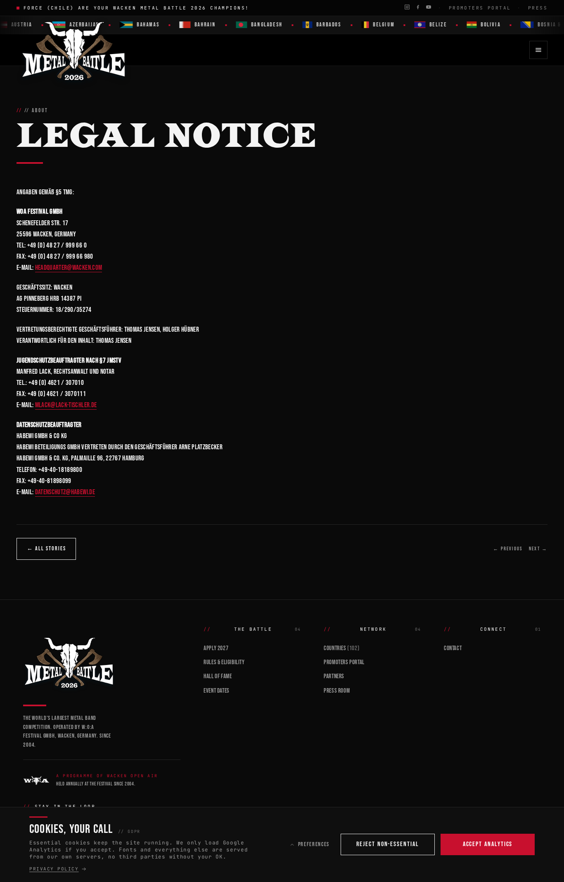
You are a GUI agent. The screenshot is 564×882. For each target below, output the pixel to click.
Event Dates (217, 691)
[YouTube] (428, 7)
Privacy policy (54, 869)
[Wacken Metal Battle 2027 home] (74, 50)
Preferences (313, 844)
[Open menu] (538, 50)
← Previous (507, 549)
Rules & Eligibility (224, 662)
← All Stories (46, 548)
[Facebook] (418, 7)
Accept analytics (488, 844)
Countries (341, 648)
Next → (538, 549)
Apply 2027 (216, 648)
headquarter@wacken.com (68, 268)
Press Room (337, 691)
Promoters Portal (480, 8)
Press (537, 8)
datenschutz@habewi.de (65, 492)
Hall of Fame (218, 676)
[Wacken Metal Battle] (101, 661)
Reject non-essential (387, 844)
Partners (334, 676)
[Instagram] (407, 7)
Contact (453, 648)
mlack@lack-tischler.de (66, 405)
